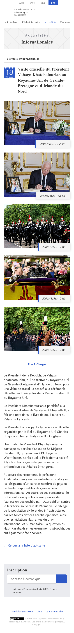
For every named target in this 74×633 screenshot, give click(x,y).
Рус (32, 2)
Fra (53, 2)
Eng (43, 2)
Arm (21, 2)
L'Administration (31, 22)
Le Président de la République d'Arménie (25, 12)
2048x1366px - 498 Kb (52, 144)
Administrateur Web (22, 611)
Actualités (50, 22)
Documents (66, 22)
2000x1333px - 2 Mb (53, 247)
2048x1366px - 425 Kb (52, 195)
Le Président (11, 22)
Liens (39, 611)
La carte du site (54, 611)
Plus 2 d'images (37, 364)
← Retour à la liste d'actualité (24, 545)
